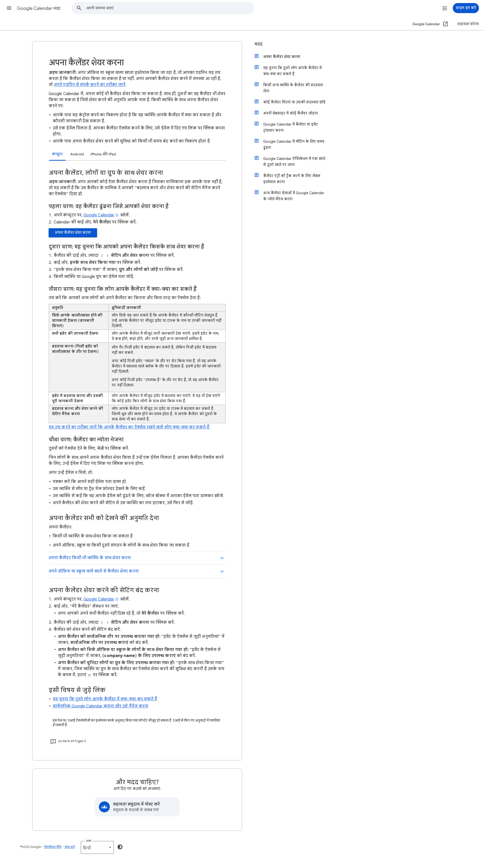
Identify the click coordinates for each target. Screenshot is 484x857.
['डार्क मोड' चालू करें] (120, 847)
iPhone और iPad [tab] (103, 154)
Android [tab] (77, 154)
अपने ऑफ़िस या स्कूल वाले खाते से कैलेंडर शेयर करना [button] (93, 571)
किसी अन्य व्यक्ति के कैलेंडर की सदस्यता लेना (293, 88)
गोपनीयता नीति (53, 847)
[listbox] (97, 847)
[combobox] (170, 8)
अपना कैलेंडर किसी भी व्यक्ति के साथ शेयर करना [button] (89, 557)
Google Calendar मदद (38, 8)
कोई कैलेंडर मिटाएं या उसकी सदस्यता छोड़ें (294, 102)
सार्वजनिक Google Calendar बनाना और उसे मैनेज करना (100, 706)
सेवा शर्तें (70, 847)
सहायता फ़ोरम (468, 24)
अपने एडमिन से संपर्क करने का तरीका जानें (89, 84)
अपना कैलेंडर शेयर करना (73, 233)
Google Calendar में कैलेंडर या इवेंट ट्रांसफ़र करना (290, 127)
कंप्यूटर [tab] (57, 154)
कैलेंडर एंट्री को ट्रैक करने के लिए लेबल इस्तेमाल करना (291, 179)
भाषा (88, 841)
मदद (258, 44)
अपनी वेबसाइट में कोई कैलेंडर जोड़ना (290, 113)
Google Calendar (98, 215)
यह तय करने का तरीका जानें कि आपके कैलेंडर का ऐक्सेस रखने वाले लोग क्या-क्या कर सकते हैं (129, 427)
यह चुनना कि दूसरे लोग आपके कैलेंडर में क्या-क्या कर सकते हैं (105, 699)
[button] (9, 8)
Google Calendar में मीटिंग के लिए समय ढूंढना (293, 144)
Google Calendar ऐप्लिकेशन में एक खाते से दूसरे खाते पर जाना (294, 161)
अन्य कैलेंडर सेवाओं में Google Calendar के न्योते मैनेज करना (293, 196)
